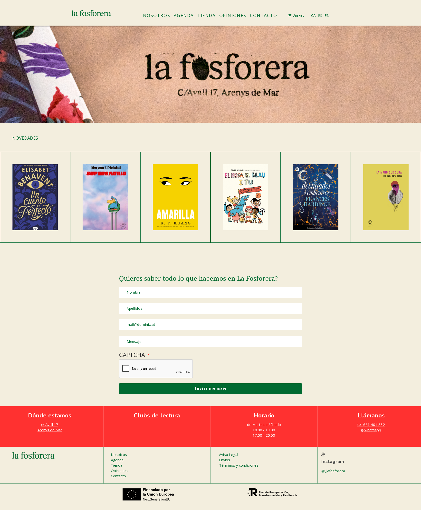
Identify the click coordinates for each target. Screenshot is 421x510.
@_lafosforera (333, 470)
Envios (224, 459)
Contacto (263, 15)
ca (313, 15)
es (320, 15)
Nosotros (156, 15)
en (327, 15)
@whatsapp (371, 429)
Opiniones (232, 15)
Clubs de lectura (157, 415)
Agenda (184, 15)
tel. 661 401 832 (371, 424)
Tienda (206, 15)
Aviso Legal (228, 454)
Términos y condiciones (238, 465)
